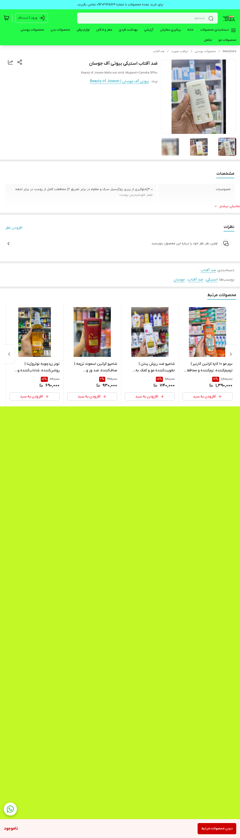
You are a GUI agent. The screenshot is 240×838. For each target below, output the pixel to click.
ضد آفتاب (159, 51)
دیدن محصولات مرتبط (216, 828)
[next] (9, 354)
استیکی (212, 279)
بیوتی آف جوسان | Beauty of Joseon (119, 81)
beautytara (229, 51)
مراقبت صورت (179, 51)
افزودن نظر (14, 227)
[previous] (230, 354)
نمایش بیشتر (229, 206)
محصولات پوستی (205, 51)
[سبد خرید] (6, 18)
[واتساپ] (10, 809)
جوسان (179, 279)
